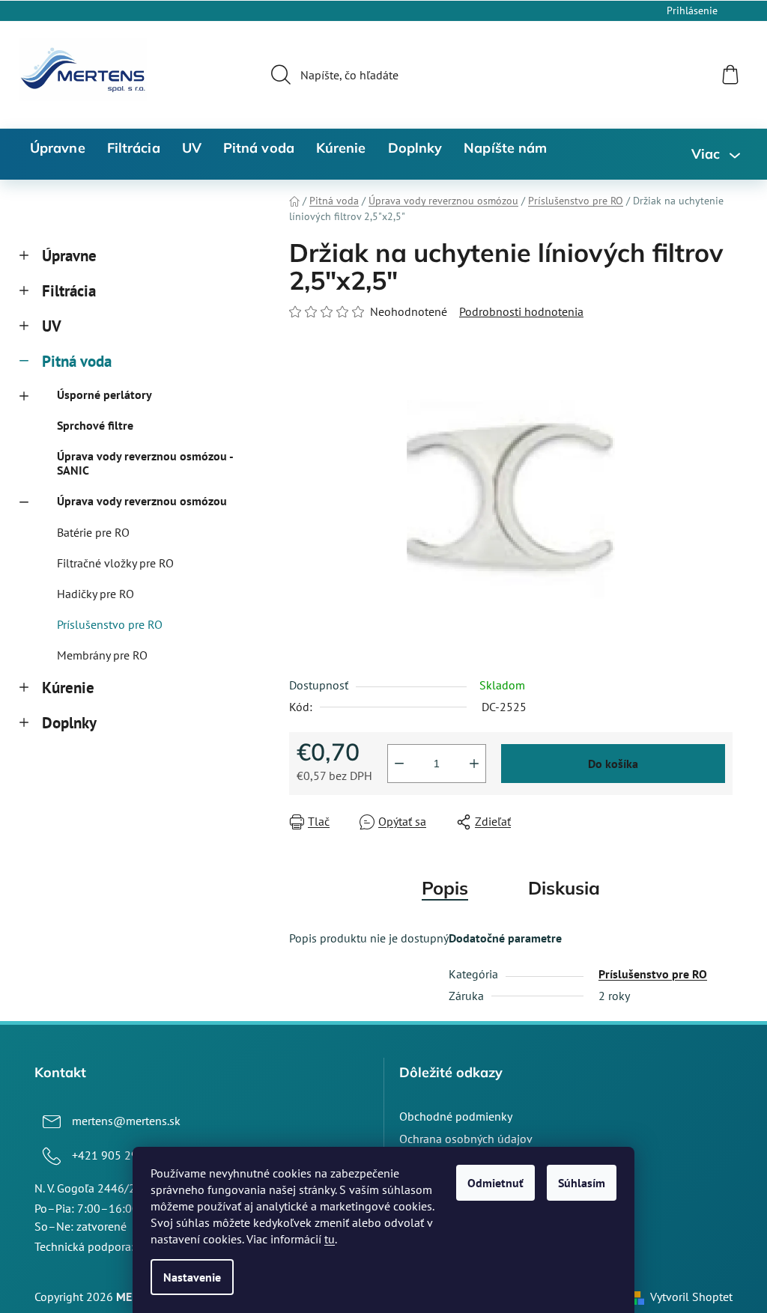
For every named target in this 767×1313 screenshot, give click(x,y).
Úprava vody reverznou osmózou (142, 500)
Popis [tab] (445, 888)
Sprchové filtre (95, 425)
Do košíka (613, 763)
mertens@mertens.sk (126, 1120)
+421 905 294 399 (120, 1155)
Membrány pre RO (102, 655)
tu (329, 1238)
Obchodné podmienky (455, 1116)
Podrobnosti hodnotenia (521, 311)
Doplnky (69, 723)
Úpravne (69, 256)
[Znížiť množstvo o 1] (399, 763)
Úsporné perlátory (104, 394)
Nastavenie (192, 1277)
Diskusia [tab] (564, 888)
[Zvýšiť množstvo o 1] (474, 763)
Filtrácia (69, 291)
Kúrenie (68, 687)
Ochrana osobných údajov (466, 1138)
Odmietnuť (495, 1182)
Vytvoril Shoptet (691, 1296)
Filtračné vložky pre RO (115, 562)
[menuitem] (57, 148)
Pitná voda (77, 361)
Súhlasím (581, 1182)
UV (51, 326)
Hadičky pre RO (95, 593)
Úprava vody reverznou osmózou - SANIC (145, 463)
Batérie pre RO (93, 532)
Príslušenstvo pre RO (110, 624)
